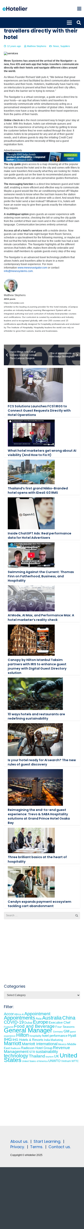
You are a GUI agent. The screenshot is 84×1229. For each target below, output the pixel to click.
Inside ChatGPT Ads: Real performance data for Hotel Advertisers (39, 535)
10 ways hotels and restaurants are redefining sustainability (36, 716)
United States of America (35, 1061)
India (47, 1040)
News (56, 46)
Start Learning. (47, 1141)
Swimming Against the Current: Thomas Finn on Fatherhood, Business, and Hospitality (41, 576)
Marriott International (40, 1044)
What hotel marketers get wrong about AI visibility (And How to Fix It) (42, 452)
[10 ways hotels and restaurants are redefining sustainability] (35, 694)
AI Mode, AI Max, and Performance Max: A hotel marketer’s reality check (41, 617)
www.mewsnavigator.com (32, 267)
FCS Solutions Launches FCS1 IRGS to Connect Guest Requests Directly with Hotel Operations (39, 410)
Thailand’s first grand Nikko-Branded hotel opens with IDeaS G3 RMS (38, 490)
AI (23, 1014)
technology (16, 1056)
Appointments (19, 1018)
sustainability (47, 1051)
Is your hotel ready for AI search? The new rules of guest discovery (42, 762)
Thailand (37, 1056)
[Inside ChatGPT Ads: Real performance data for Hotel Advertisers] (31, 513)
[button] (79, 8)
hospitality (35, 1035)
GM (66, 1031)
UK (56, 1056)
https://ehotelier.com (14, 303)
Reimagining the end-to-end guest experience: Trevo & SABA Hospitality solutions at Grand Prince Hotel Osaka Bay (39, 816)
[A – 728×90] (42, 160)
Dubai (28, 1022)
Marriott (12, 1043)
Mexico (62, 1044)
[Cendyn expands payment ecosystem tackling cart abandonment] (31, 882)
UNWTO (54, 1061)
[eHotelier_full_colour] (15, 8)
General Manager (28, 1030)
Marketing (57, 1040)
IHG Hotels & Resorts (27, 1040)
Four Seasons (65, 1026)
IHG (8, 1039)
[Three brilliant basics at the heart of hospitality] (31, 840)
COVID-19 (14, 1022)
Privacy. (17, 1146)
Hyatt (72, 1035)
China (68, 1018)
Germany (58, 1031)
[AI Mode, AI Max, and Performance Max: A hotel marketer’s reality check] (31, 598)
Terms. (36, 1146)
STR (32, 1052)
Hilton (22, 1035)
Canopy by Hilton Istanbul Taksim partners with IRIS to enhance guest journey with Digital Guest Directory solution (37, 666)
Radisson (15, 1048)
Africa (17, 1014)
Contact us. (59, 1146)
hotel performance (54, 1035)
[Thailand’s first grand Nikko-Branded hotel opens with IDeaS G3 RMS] (31, 472)
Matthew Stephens (36, 46)
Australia (52, 1018)
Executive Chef (59, 1022)
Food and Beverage (34, 1026)
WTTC (75, 1061)
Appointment (37, 1013)
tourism (49, 1056)
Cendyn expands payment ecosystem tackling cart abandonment (39, 903)
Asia (39, 1018)
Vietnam (66, 1061)
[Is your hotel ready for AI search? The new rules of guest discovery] (35, 739)
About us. (19, 1141)
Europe (40, 1022)
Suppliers (65, 46)
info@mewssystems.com (18, 271)
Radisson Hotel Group (36, 1048)
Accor (9, 1014)
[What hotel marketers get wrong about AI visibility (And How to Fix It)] (31, 433)
